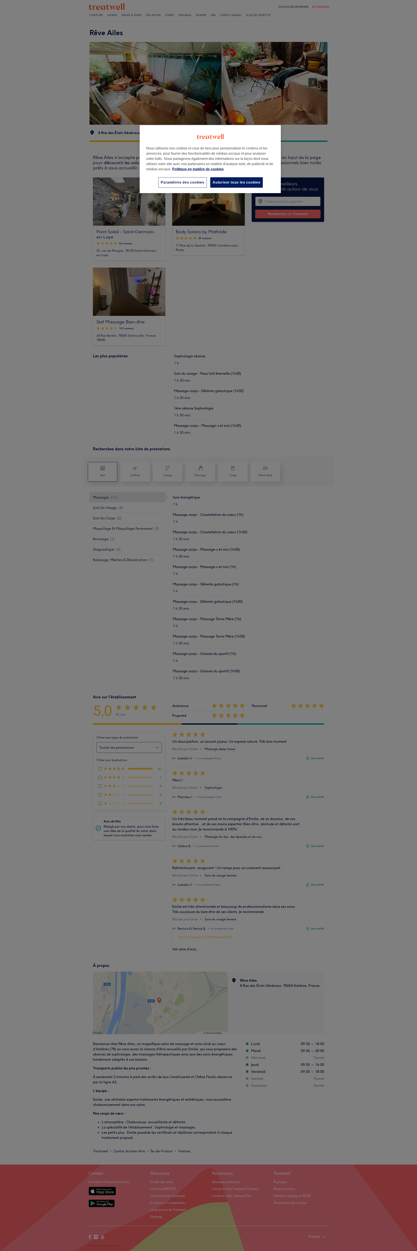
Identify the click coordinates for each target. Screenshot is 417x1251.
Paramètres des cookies (182, 182)
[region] (210, 159)
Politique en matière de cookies (198, 169)
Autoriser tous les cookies (236, 182)
